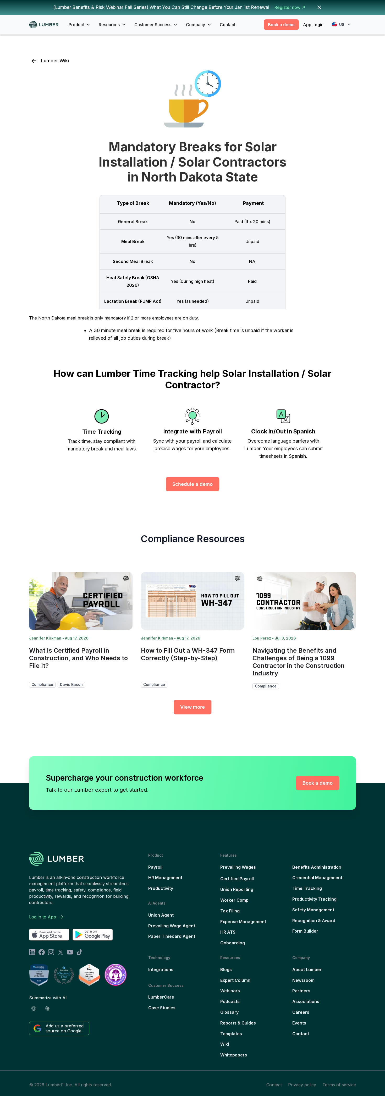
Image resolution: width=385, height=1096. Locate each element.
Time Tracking (307, 888)
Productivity (160, 888)
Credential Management (317, 877)
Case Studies (161, 1007)
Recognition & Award (313, 920)
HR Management (165, 877)
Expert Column (235, 980)
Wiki (224, 1044)
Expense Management (243, 921)
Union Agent (161, 915)
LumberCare (161, 997)
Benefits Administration (316, 867)
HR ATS (227, 932)
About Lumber (307, 969)
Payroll (155, 867)
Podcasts (230, 1001)
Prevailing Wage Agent (171, 925)
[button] (79, 24)
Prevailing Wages (238, 867)
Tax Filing (230, 910)
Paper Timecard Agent (171, 936)
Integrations (160, 969)
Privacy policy (302, 1084)
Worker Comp (234, 900)
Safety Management (313, 909)
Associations (305, 1001)
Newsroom (303, 980)
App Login (313, 24)
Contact (227, 24)
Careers (300, 1012)
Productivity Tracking (314, 899)
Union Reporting (236, 889)
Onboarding (232, 942)
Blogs (226, 969)
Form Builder (305, 931)
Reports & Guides (238, 1023)
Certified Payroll (237, 878)
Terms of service (339, 1084)
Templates (231, 1033)
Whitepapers (233, 1055)
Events (299, 1023)
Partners (301, 990)
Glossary (229, 1012)
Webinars (230, 990)
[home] (45, 25)
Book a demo (281, 24)
